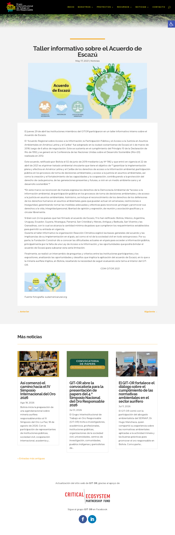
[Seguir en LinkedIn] (92, 519)
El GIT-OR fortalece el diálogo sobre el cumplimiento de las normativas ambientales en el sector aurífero (136, 392)
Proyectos (104, 7)
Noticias (140, 7)
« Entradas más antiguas (31, 458)
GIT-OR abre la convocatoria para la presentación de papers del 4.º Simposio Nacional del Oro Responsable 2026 (86, 394)
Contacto (158, 7)
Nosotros (84, 7)
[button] (171, 24)
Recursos (123, 7)
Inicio (70, 7)
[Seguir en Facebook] (83, 519)
